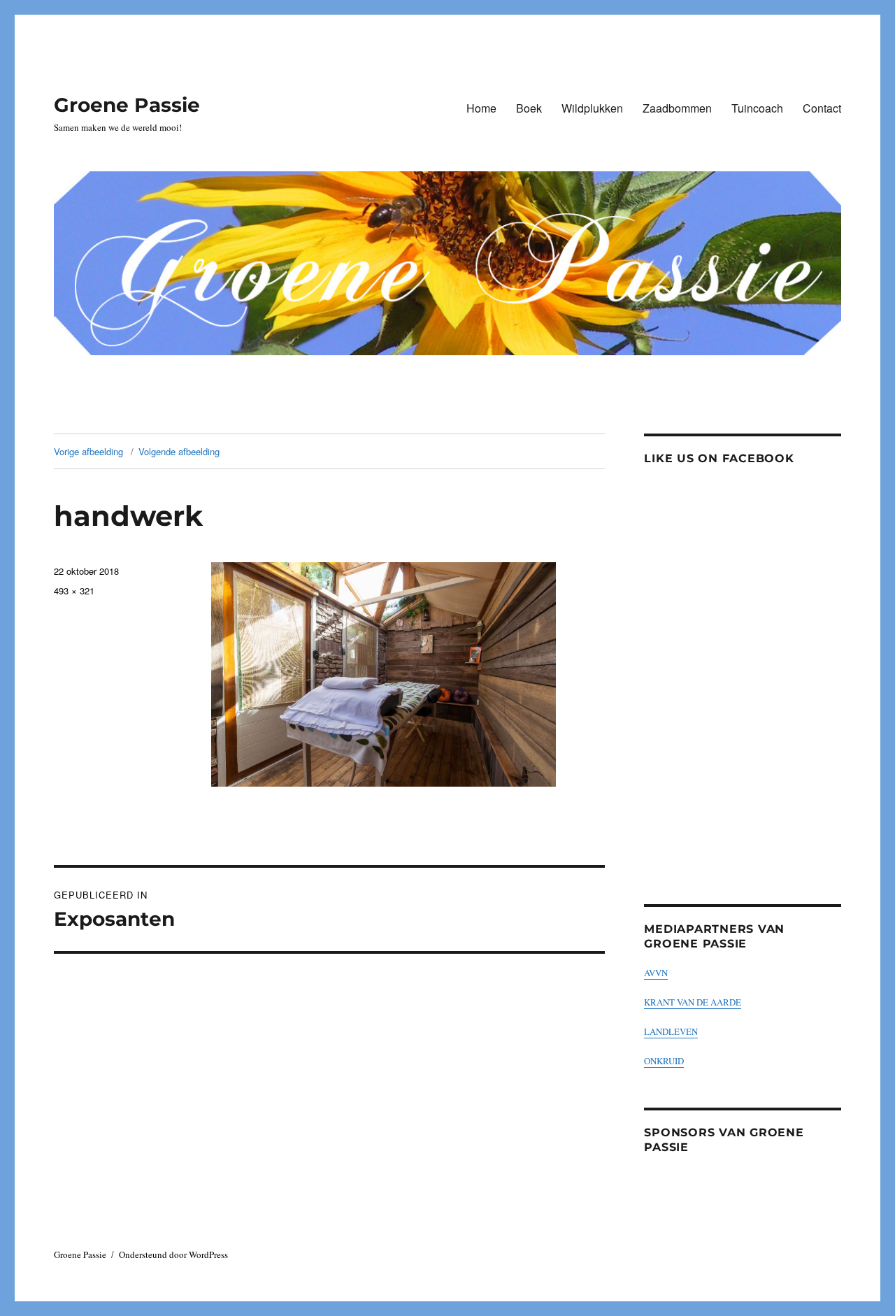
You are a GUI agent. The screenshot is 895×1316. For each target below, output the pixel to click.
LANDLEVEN (671, 1031)
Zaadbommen (677, 108)
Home (481, 108)
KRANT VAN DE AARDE (692, 1002)
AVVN (656, 972)
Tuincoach (757, 108)
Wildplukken (592, 108)
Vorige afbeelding (88, 451)
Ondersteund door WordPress (173, 1254)
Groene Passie (127, 105)
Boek (529, 108)
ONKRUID (664, 1060)
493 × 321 (74, 590)
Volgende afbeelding (179, 451)
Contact (822, 108)
